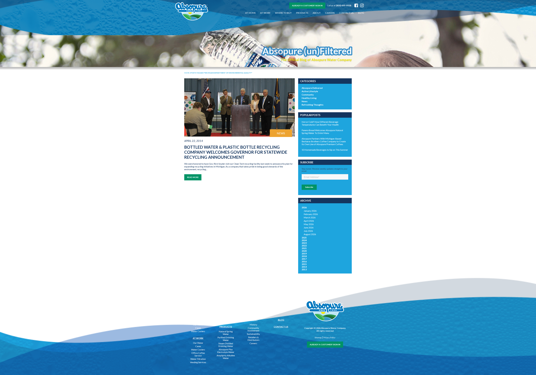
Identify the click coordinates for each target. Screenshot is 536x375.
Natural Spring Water (226, 332)
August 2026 (310, 234)
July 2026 (308, 231)
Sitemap (318, 337)
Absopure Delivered (312, 88)
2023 (304, 243)
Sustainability (253, 334)
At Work (265, 12)
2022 (304, 245)
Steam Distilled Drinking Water (225, 344)
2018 (304, 256)
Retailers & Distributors (253, 338)
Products (302, 12)
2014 (304, 266)
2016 (304, 261)
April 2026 (309, 220)
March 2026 (310, 217)
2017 (304, 258)
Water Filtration (198, 359)
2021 (304, 248)
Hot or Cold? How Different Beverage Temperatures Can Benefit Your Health (320, 123)
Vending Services (198, 362)
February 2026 (311, 214)
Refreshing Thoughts (312, 104)
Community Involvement (253, 329)
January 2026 (310, 210)
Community (308, 94)
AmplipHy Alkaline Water (226, 356)
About (317, 12)
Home (186, 73)
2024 (304, 240)
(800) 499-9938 (343, 5)
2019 (304, 253)
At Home (250, 12)
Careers (330, 12)
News (305, 101)
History (253, 324)
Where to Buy (283, 12)
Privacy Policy (329, 337)
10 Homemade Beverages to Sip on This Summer (325, 149)
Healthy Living (309, 98)
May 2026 (309, 224)
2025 (304, 237)
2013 (304, 269)
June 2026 (309, 227)
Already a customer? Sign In (307, 5)
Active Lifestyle (310, 91)
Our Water (198, 324)
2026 (304, 207)
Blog (361, 12)
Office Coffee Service (198, 354)
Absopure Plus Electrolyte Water (225, 350)
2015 (304, 264)
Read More (193, 177)
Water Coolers (198, 331)
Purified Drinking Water (225, 338)
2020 (304, 250)
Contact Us (346, 12)
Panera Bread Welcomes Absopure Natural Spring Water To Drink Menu (322, 131)
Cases (198, 328)
